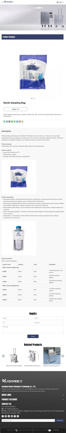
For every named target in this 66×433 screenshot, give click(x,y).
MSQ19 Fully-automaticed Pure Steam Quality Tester (51, 365)
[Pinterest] (15, 416)
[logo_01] (19, 380)
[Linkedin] (6, 416)
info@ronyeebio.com (12, 408)
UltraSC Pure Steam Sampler (14, 365)
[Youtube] (9, 416)
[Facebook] (3, 416)
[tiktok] (18, 416)
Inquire (14, 109)
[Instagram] (12, 416)
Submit (33, 336)
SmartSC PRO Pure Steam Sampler (33, 365)
